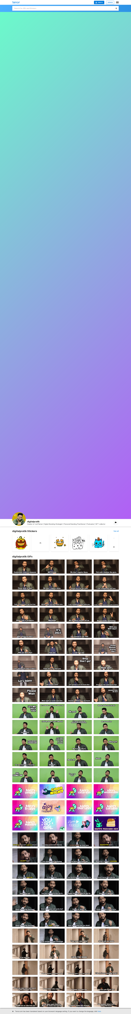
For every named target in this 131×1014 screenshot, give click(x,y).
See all (116, 531)
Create (100, 2)
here (99, 1011)
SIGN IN (110, 2)
